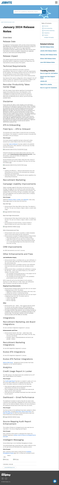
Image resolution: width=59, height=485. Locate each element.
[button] (55, 481)
